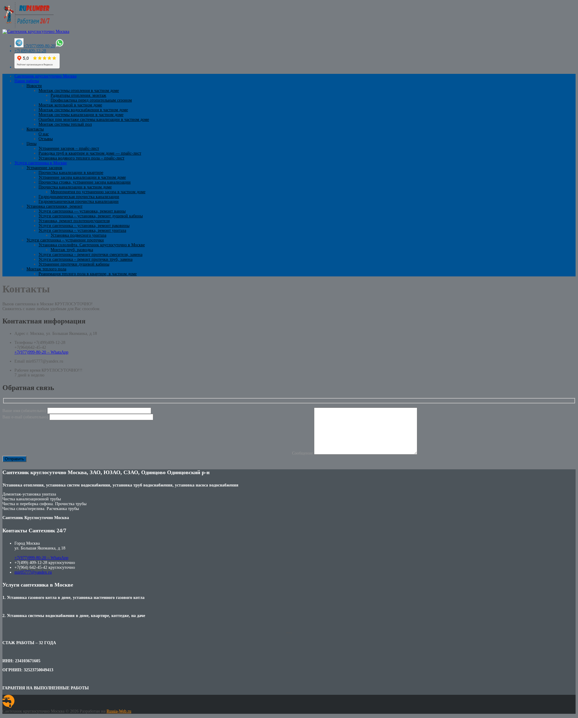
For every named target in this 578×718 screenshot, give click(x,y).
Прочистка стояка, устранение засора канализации (85, 182)
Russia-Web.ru (119, 711)
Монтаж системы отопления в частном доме (79, 90)
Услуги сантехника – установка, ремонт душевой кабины (91, 216)
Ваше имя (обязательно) (24, 410)
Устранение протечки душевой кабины (74, 264)
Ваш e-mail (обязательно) (25, 417)
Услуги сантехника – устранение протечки (65, 240)
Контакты (35, 129)
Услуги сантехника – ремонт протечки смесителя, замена (90, 254)
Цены (31, 143)
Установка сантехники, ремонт (54, 206)
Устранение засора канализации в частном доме (82, 177)
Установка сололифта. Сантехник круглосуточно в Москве (92, 245)
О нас (44, 134)
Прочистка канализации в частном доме (75, 187)
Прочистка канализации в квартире (71, 172)
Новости (34, 85)
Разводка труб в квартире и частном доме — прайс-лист (90, 153)
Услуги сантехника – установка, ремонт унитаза (82, 230)
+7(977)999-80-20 (39, 46)
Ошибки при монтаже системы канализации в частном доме (94, 119)
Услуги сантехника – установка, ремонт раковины (84, 225)
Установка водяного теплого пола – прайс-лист (81, 158)
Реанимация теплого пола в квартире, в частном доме (88, 274)
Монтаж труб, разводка (72, 249)
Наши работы (26, 81)
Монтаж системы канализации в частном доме (81, 114)
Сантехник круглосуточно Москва (45, 76)
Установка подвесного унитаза (78, 235)
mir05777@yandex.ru (33, 572)
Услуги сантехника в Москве (40, 163)
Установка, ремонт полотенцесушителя (74, 221)
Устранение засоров (44, 167)
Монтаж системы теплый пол (65, 124)
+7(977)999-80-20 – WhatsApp (41, 352)
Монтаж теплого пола (46, 269)
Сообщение (303, 453)
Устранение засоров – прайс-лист (69, 148)
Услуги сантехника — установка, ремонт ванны (82, 211)
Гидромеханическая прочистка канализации (79, 201)
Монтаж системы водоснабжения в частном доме (83, 110)
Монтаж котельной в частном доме (70, 105)
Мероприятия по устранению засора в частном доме (98, 192)
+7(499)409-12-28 (30, 51)
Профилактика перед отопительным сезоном (91, 100)
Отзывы (46, 139)
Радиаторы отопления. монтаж (78, 95)
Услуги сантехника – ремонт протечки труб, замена (85, 259)
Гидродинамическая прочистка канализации (79, 196)
